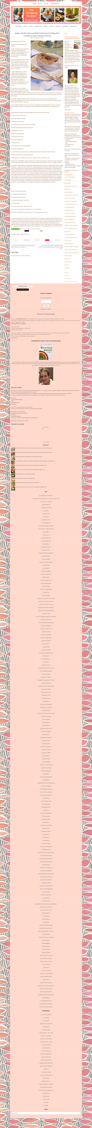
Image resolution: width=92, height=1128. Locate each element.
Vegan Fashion (46, 674)
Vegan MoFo (46, 798)
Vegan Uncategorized (46, 988)
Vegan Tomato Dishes (46, 982)
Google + (58, 240)
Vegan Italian (46, 758)
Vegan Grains (46, 719)
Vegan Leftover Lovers (46, 764)
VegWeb (67, 267)
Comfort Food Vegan (71, 201)
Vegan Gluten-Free (46, 716)
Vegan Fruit (46, 701)
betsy (42, 37)
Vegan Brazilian (46, 541)
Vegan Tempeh (46, 964)
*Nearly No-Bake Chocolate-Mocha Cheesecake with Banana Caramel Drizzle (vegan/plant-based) (33, 452)
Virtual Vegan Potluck (46, 1006)
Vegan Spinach (46, 940)
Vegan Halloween (46, 731)
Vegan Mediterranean (46, 777)
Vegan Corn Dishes (46, 637)
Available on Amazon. (69, 62)
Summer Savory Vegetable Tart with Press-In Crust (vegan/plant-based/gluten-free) (31, 465)
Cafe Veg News (68, 192)
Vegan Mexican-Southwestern (46, 783)
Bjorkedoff (68, 183)
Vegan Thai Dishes (46, 970)
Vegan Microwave (46, 786)
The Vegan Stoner (70, 234)
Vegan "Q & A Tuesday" (46, 501)
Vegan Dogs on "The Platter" (46, 668)
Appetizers (18, 26)
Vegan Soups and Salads (46, 925)
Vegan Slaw (46, 916)
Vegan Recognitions (46, 876)
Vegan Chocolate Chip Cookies (46, 598)
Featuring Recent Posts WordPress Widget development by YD (46, 1125)
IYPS (50, 1121)
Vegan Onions (46, 816)
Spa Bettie (67, 231)
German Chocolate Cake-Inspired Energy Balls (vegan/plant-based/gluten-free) (30, 469)
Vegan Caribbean (46, 571)
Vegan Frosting (24, 234)
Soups (25, 26)
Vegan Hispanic (46, 740)
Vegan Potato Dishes (46, 846)
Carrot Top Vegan (70, 198)
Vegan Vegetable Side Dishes (46, 994)
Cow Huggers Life (69, 207)
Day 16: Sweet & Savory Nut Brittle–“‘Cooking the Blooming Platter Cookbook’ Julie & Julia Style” (23, 246)
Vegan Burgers (46, 559)
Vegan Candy (46, 568)
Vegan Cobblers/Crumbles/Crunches (46, 616)
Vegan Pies (46, 837)
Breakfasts (73, 26)
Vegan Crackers (46, 640)
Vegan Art (46, 510)
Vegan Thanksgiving (46, 976)
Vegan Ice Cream (46, 752)
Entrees (45, 26)
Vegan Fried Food (46, 692)
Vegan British (46, 550)
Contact (46, 3)
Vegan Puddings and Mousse (46, 852)
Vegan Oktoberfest (46, 813)
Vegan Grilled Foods (46, 728)
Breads (52, 26)
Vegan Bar (46, 516)
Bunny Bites (68, 189)
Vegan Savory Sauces (46, 907)
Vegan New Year (46, 807)
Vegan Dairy (46, 656)
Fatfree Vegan (68, 210)
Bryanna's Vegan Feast (71, 186)
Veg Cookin (68, 240)
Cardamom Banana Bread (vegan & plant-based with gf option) (27, 482)
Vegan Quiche (46, 864)
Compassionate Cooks (71, 204)
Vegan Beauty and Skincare (46, 528)
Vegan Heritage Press (71, 249)
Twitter (37, 240)
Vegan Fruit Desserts (46, 704)
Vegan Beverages (46, 538)
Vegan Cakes (16, 234)
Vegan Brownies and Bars (46, 553)
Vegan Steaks (46, 949)
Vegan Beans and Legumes (46, 525)
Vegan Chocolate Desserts (46, 601)
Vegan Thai (46, 967)
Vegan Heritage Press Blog (72, 252)
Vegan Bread (46, 544)
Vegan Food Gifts (46, 683)
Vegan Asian (46, 513)
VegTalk (67, 264)
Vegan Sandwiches (46, 895)
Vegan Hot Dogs (46, 749)
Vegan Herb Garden (46, 737)
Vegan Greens (46, 725)
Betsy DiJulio (46, 427)
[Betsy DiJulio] (46, 428)
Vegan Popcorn (46, 843)
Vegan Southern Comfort (46, 931)
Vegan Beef (46, 532)
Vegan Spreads (46, 943)
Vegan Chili (46, 592)
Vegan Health (46, 734)
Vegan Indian (46, 755)
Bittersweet (68, 180)
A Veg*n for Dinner (70, 177)
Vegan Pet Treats (46, 831)
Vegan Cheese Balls (46, 580)
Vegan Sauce (46, 898)
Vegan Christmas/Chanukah (46, 607)
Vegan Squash (46, 946)
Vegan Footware (46, 689)
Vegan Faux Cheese (46, 677)
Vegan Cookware (46, 634)
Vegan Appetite (69, 243)
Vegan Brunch (46, 556)
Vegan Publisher (46, 849)
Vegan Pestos (46, 828)
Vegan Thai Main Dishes (46, 973)
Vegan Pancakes (46, 819)
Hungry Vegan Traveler (71, 225)
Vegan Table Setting (46, 961)
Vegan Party (46, 822)
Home (34, 3)
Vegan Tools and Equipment (46, 985)
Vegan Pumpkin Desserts (46, 858)
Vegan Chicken (46, 586)
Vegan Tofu (46, 979)
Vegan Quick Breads (46, 870)
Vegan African (46, 504)
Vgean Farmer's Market (46, 1003)
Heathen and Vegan (70, 222)
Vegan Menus (46, 780)
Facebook (27, 240)
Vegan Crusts (46, 643)
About (40, 3)
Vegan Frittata (46, 695)
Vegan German (46, 710)
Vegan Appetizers (46, 507)
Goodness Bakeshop (70, 216)
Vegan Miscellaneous (46, 792)
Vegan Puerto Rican (46, 855)
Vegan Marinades (46, 771)
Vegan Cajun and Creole (46, 562)
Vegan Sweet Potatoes (46, 955)
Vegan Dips (46, 662)
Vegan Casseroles (46, 574)
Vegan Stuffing (46, 952)
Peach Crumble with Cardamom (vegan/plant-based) (25, 478)
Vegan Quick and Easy (46, 867)
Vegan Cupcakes (46, 650)
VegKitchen (68, 261)
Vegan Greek (46, 722)
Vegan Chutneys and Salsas (46, 610)
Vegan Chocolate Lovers (46, 604)
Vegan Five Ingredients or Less (46, 680)
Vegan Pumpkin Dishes (46, 861)
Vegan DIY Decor (46, 665)
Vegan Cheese (46, 577)
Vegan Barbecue (46, 522)
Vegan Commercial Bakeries (46, 622)
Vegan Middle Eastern (46, 789)
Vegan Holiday (46, 743)
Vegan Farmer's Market (46, 671)
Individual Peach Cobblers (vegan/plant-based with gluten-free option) (28, 456)
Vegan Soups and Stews (46, 928)
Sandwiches (38, 26)
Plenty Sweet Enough (71, 228)
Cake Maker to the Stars (71, 195)
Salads (31, 26)
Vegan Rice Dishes (46, 882)
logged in (19, 255)
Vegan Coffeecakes (46, 619)
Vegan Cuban (46, 646)
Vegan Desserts (46, 659)
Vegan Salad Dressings (46, 889)
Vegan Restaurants (46, 879)
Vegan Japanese (46, 761)
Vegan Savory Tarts (46, 910)
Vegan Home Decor (46, 746)
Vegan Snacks (46, 919)
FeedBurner (49, 309)
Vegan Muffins (46, 804)
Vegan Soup (46, 922)
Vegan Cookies (46, 631)
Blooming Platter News (46, 495)
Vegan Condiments (46, 625)
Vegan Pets (46, 834)
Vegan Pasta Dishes (46, 825)
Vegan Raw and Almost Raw (46, 873)
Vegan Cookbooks (46, 628)
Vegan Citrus (46, 613)
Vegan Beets (46, 535)
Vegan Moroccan (46, 801)
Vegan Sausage (46, 901)
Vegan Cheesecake (46, 583)
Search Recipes (55, 3)
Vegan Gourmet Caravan (71, 246)
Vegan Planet (68, 255)
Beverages (65, 26)
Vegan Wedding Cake (46, 1000)
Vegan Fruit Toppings (46, 707)
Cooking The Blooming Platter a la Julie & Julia (46, 498)
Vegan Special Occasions (46, 937)
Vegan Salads (46, 892)
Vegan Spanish (46, 934)
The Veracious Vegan (70, 237)
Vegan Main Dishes (46, 767)
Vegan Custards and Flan (46, 653)
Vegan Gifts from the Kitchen (46, 713)
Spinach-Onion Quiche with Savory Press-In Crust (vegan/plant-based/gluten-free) (31, 486)
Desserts (58, 26)
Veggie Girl (68, 258)
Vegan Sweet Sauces (46, 958)
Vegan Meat (46, 774)
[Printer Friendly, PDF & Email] (15, 228)
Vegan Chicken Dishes (46, 589)
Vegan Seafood (46, 913)
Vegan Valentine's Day (46, 991)
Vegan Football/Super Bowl (46, 686)
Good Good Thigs (70, 213)
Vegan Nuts (46, 810)
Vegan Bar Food (46, 519)
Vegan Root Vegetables (46, 885)
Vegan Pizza (46, 840)
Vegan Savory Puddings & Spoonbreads (46, 904)
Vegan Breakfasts (46, 547)
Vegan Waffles (46, 997)
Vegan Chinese (46, 595)
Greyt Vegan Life (69, 219)
